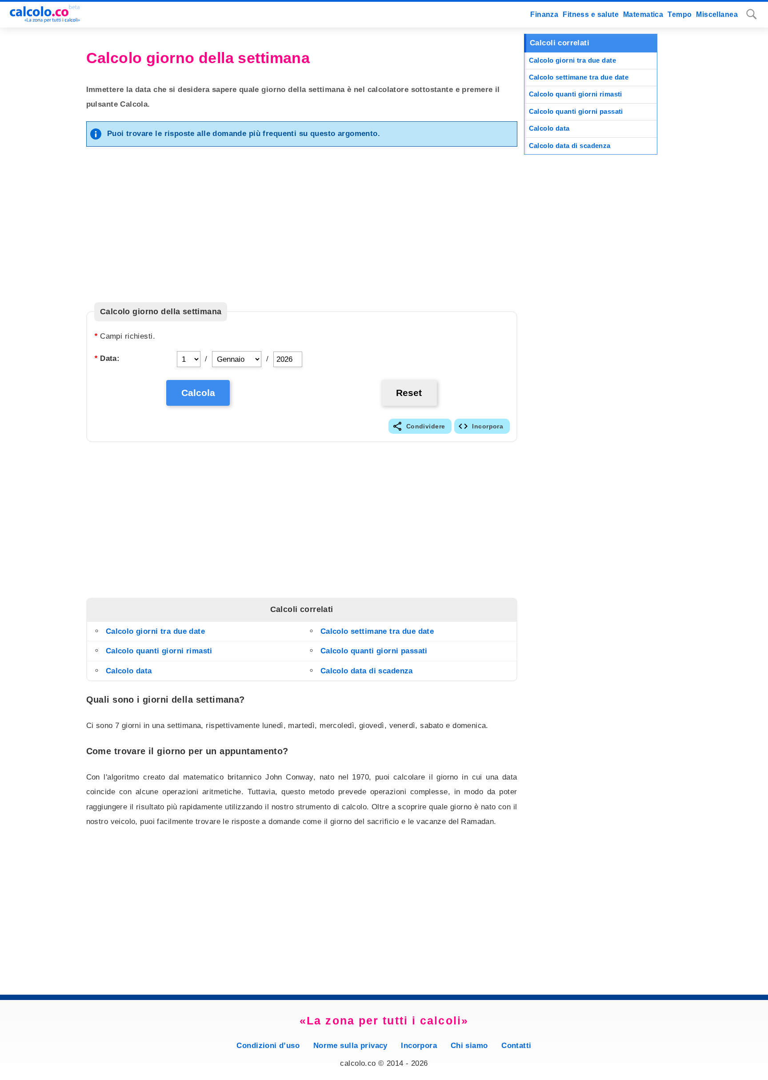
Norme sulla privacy (350, 1045)
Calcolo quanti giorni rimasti (159, 651)
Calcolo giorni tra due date (155, 631)
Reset (409, 393)
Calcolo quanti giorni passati (374, 651)
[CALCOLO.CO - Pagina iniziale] (41, 20)
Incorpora (487, 426)
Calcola (198, 393)
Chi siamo (469, 1045)
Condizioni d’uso (268, 1045)
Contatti (516, 1045)
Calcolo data (129, 671)
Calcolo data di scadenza (366, 671)
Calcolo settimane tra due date (377, 631)
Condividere (425, 426)
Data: (107, 358)
